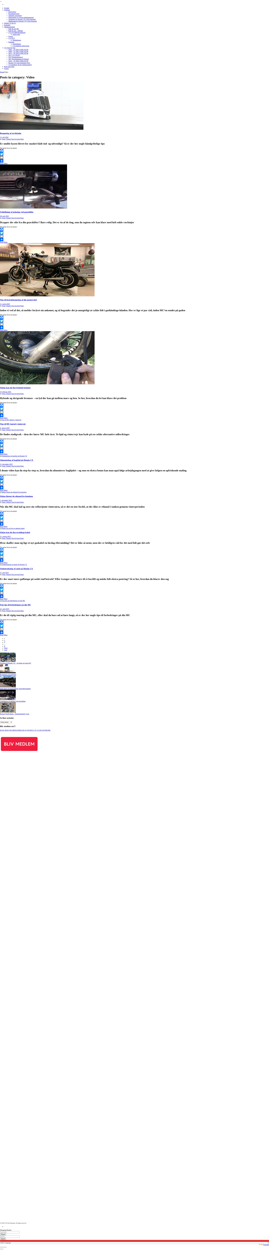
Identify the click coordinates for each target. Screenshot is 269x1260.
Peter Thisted (6, 139)
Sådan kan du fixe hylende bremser (15, 388)
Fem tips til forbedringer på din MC (15, 605)
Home (2, 72)
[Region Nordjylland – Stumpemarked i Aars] (8, 707)
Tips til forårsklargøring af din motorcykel (18, 300)
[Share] (134, 161)
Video (22, 139)
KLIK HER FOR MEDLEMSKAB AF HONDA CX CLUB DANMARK (25, 730)
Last (5, 650)
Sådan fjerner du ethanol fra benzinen (16, 496)
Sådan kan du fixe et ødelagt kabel (15, 532)
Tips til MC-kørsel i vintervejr (13, 424)
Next (5, 648)
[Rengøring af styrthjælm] (8, 669)
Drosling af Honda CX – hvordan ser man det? (15, 663)
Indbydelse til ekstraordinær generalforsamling (15, 689)
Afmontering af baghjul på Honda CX (16, 460)
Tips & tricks (15, 139)
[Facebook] (134, 150)
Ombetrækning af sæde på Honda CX (16, 569)
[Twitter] (134, 154)
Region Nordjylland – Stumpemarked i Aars (14, 714)
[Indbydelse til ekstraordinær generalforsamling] (8, 682)
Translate (266, 1245)
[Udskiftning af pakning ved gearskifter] (8, 695)
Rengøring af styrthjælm (10, 133)
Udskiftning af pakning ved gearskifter (16, 212)
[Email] (134, 157)
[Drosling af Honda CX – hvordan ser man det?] (8, 657)
